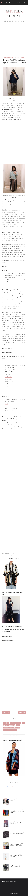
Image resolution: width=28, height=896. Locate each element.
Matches (7, 365)
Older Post (22, 712)
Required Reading (7, 730)
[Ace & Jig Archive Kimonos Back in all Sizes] (14, 576)
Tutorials (14, 730)
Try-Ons (22, 57)
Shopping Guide (11, 725)
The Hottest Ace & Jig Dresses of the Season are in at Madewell (17, 855)
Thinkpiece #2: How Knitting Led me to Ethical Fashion (17, 832)
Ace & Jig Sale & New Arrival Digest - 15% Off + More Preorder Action (17, 822)
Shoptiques (8, 370)
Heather (13, 113)
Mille (6, 403)
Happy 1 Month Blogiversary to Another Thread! (17, 865)
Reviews (17, 57)
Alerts (4, 723)
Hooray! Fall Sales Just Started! (12, 740)
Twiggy (7, 386)
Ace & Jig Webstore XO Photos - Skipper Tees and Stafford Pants (17, 811)
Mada (7, 384)
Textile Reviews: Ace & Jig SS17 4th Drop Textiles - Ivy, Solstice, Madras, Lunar (17, 844)
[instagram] (7, 2)
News (23, 723)
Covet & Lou (8, 379)
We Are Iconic (9, 381)
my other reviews (9, 423)
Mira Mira (8, 406)
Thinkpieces (5, 727)
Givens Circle (9, 374)
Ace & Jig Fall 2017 (9, 57)
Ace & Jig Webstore (11, 408)
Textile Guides (12, 727)
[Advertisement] (14, 39)
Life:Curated (8, 376)
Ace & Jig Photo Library (15, 723)
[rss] (10, 2)
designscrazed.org (14, 893)
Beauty (18, 727)
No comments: (5, 554)
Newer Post (6, 712)
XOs (8, 723)
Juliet (20, 113)
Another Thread (14, 14)
